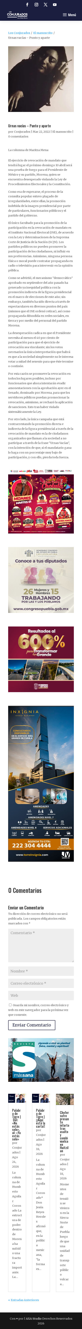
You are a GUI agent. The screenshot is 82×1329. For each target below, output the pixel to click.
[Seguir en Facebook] (27, 4)
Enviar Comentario (32, 1025)
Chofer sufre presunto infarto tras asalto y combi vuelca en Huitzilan (64, 1131)
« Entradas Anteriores (23, 1300)
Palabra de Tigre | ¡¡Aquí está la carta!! (40, 1118)
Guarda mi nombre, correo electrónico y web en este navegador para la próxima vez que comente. (38, 1010)
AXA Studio (34, 1318)
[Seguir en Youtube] (54, 4)
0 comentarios (18, 136)
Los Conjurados (19, 33)
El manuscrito (43, 33)
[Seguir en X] (45, 4)
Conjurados (22, 131)
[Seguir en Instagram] (36, 4)
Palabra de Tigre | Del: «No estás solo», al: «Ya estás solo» (16, 1124)
